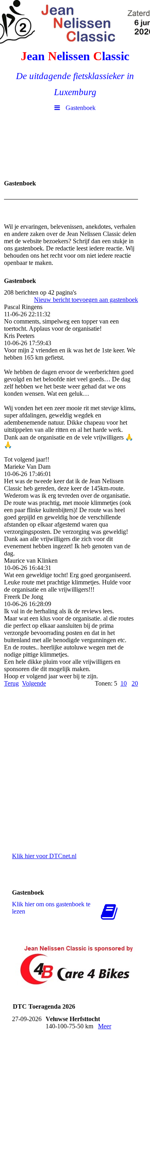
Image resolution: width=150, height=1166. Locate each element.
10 (123, 683)
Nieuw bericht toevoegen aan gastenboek (86, 299)
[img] (75, 22)
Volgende (34, 683)
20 (135, 683)
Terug (11, 683)
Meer (104, 1026)
